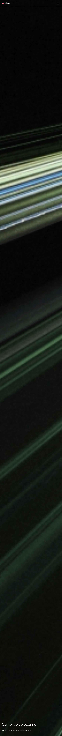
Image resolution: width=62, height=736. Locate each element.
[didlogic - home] (6, 3)
